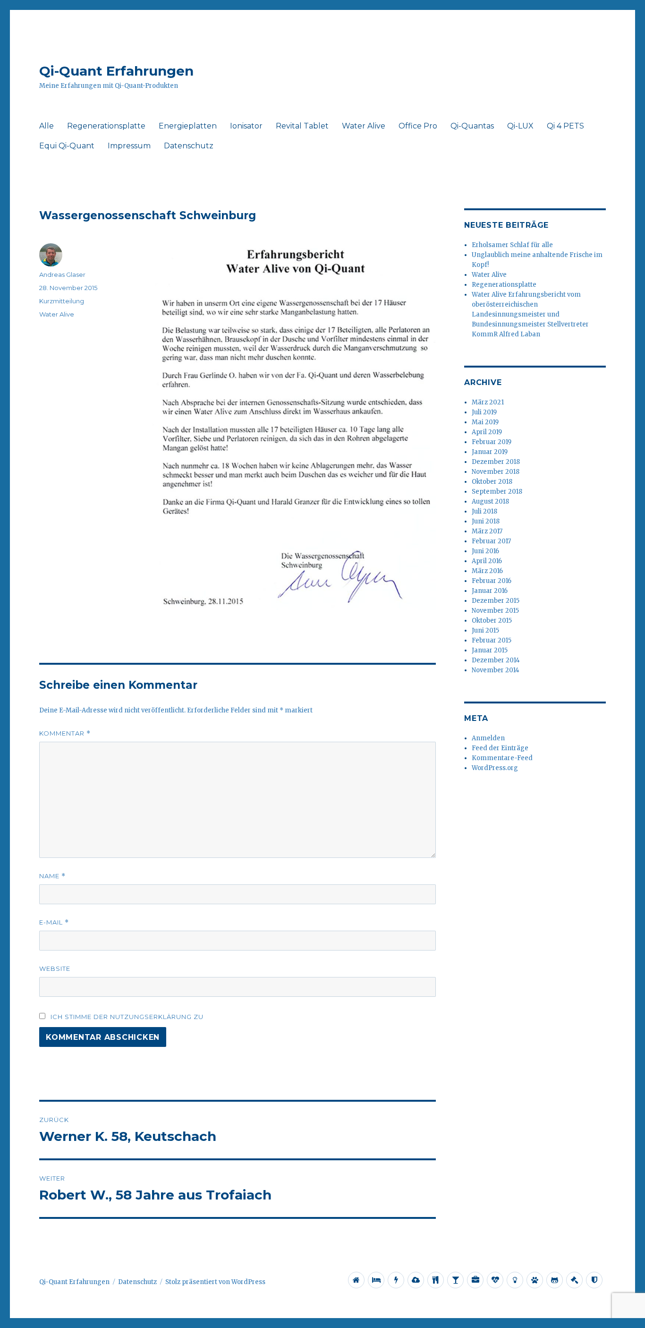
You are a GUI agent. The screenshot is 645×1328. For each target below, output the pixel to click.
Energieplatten (188, 125)
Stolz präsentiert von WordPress (215, 1282)
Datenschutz (188, 145)
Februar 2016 (491, 581)
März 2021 (488, 402)
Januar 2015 (490, 650)
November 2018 (495, 472)
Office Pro (418, 125)
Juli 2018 (484, 511)
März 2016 (487, 571)
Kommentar (65, 733)
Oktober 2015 (492, 621)
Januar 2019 (490, 452)
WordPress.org (495, 768)
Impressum (129, 145)
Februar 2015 (491, 640)
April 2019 (487, 432)
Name (52, 876)
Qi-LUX (520, 125)
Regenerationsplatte (106, 125)
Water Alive (363, 125)
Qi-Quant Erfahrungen (116, 71)
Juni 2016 (485, 551)
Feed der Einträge (500, 748)
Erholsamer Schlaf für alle (512, 245)
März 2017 (487, 531)
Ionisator (246, 125)
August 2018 (490, 501)
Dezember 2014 (496, 660)
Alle (46, 125)
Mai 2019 (485, 422)
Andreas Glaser (62, 274)
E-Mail (54, 922)
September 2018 (497, 492)
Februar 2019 (491, 442)
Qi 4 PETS (565, 125)
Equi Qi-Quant (66, 145)
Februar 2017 (491, 541)
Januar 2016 (490, 591)
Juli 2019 (484, 412)
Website (54, 968)
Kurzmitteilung (61, 301)
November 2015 (495, 611)
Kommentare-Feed (502, 758)
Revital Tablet (302, 125)
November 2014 (495, 670)
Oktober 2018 (492, 482)
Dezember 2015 (495, 601)
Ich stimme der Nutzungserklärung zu (127, 1016)
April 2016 (487, 561)
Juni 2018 (486, 521)
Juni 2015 (485, 630)
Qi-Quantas (472, 125)
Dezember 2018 (496, 462)
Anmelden (488, 738)
